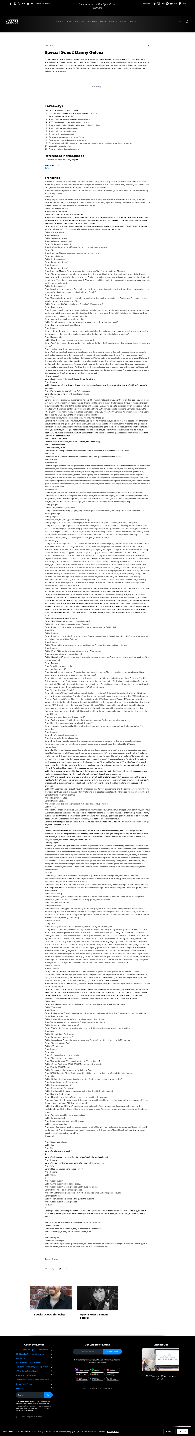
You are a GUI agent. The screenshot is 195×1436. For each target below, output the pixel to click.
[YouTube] (23, 3)
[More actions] (148, 45)
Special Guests (51, 1259)
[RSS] (32, 3)
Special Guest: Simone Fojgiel (94, 1316)
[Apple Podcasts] (154, 3)
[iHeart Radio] (184, 3)
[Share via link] (67, 1268)
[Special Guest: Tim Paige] (51, 1297)
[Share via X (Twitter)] (53, 1268)
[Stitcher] (171, 3)
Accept (183, 1431)
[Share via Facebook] (46, 1268)
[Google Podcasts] (163, 3)
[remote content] (97, 87)
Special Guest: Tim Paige (49, 1314)
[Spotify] (167, 3)
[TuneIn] (175, 3)
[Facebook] (10, 3)
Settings (169, 1431)
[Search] (48, 1395)
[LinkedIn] (27, 3)
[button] (59, 21)
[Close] (191, 1431)
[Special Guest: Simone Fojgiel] (97, 1298)
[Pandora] (180, 3)
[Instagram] (14, 3)
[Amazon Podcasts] (158, 3)
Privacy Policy (113, 1431)
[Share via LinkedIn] (60, 1268)
